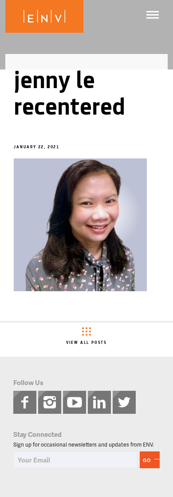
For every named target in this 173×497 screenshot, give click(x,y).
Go (147, 460)
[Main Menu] (152, 15)
